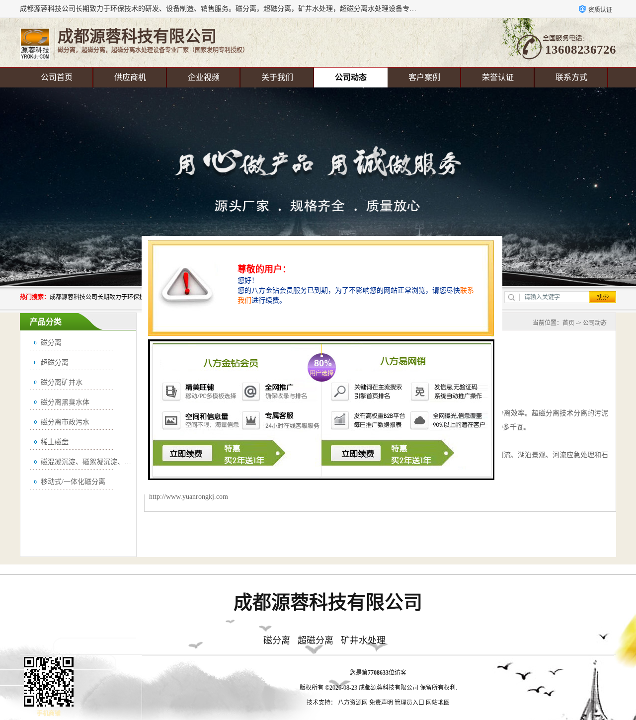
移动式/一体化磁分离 (73, 481)
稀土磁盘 (55, 442)
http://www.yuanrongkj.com (188, 496)
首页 (568, 323)
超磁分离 (55, 362)
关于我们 (277, 77)
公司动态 (351, 77)
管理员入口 (409, 702)
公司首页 (57, 77)
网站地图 (438, 702)
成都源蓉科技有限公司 (388, 687)
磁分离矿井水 (61, 382)
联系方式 (571, 77)
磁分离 (51, 342)
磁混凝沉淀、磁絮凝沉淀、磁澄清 (93, 462)
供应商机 (130, 77)
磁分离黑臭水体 (65, 402)
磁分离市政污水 (65, 422)
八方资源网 (353, 702)
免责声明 (381, 702)
